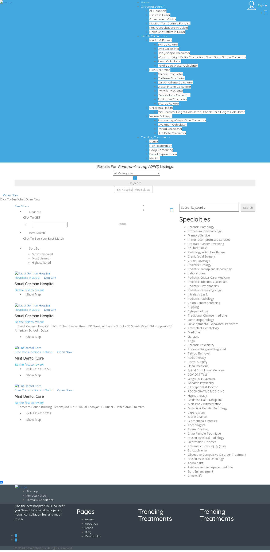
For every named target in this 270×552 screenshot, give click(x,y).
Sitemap (32, 491)
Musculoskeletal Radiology (206, 438)
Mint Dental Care (29, 358)
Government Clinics (162, 19)
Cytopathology (198, 311)
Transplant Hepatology (203, 328)
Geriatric (193, 336)
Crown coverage (199, 261)
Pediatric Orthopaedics (203, 286)
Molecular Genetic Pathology (207, 408)
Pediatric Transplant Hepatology (210, 269)
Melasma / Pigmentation (204, 404)
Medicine (194, 332)
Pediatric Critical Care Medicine (209, 277)
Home (145, 2)
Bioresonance (197, 417)
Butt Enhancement (200, 471)
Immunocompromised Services (209, 240)
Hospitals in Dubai (27, 277)
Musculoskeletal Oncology (206, 459)
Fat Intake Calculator (172, 99)
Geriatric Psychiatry (201, 383)
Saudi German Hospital (34, 283)
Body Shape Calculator (174, 53)
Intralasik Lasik (198, 294)
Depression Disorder (202, 442)
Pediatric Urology (199, 265)
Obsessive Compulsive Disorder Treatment (217, 455)
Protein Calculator (170, 91)
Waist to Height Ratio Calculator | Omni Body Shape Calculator (202, 57)
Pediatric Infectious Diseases (207, 282)
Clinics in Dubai (159, 15)
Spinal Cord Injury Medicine (206, 370)
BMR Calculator (168, 49)
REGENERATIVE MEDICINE (206, 391)
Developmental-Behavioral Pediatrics (213, 324)
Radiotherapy (197, 358)
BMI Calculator (168, 44)
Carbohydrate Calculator (175, 82)
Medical (154, 158)
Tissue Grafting (198, 429)
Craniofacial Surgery (201, 256)
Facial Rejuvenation (163, 154)
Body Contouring (161, 150)
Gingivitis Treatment (201, 379)
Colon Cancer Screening (204, 303)
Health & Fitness (160, 40)
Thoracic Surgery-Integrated (207, 349)
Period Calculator (170, 129)
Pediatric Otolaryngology (204, 290)
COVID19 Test (197, 374)
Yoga (191, 341)
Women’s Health (160, 116)
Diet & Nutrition (159, 70)
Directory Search (152, 6)
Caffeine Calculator (171, 78)
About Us (91, 523)
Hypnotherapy (197, 396)
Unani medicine (198, 366)
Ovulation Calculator (172, 124)
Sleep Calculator (169, 61)
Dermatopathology (201, 320)
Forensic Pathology (201, 227)
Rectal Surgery (197, 362)
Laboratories (196, 273)
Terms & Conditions (40, 500)
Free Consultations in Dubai (168, 28)
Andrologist (195, 463)
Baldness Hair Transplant (205, 400)
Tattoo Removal (199, 353)
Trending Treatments (155, 137)
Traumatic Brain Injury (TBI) (207, 446)
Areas (89, 528)
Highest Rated (41, 263)
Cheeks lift (195, 476)
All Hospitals (157, 11)
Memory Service (199, 235)
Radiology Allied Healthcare (206, 252)
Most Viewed (40, 258)
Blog (88, 532)
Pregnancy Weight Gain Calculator (182, 120)
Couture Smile (197, 248)
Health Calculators (154, 36)
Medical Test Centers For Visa (169, 23)
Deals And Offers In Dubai (167, 32)
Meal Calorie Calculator (174, 95)
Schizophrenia (197, 450)
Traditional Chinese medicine (207, 315)
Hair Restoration (160, 146)
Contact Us (93, 536)
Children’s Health (161, 108)
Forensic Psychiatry (201, 345)
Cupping (193, 307)
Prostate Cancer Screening (206, 244)
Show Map (33, 294)
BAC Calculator (168, 103)
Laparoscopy (196, 412)
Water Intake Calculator (174, 87)
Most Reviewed (42, 254)
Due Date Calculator (172, 133)
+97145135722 (41, 369)
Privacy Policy (36, 495)
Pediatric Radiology (201, 299)
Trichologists (196, 425)
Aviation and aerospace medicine (210, 467)
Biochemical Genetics (202, 421)
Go (135, 178)
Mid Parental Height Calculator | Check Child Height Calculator (201, 112)
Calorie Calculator (170, 74)
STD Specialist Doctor (203, 387)
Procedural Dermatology (204, 231)
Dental (153, 141)
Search (248, 208)
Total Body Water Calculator (178, 65)
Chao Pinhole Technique (204, 433)
